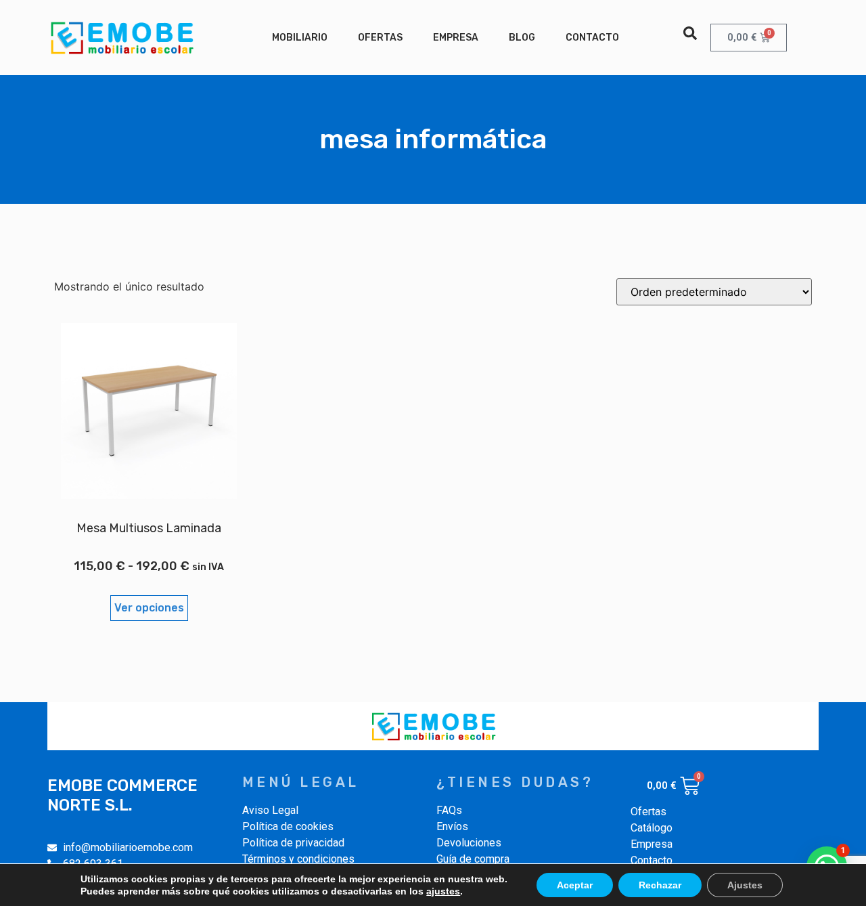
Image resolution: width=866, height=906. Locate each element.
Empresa (455, 37)
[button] (690, 33)
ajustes (443, 891)
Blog (522, 37)
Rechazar (660, 885)
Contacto (592, 37)
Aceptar (575, 885)
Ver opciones (149, 607)
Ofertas (380, 37)
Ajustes (744, 885)
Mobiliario (299, 37)
